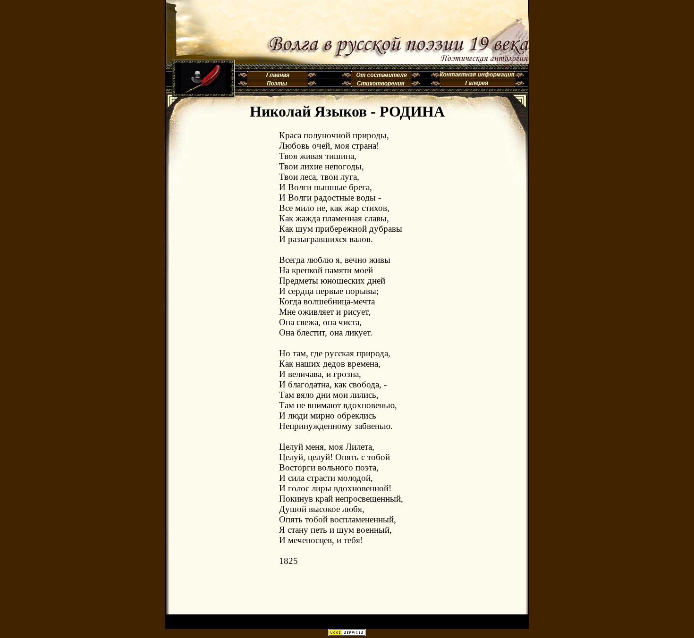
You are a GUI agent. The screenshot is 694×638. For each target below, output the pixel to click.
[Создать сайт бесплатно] (347, 633)
